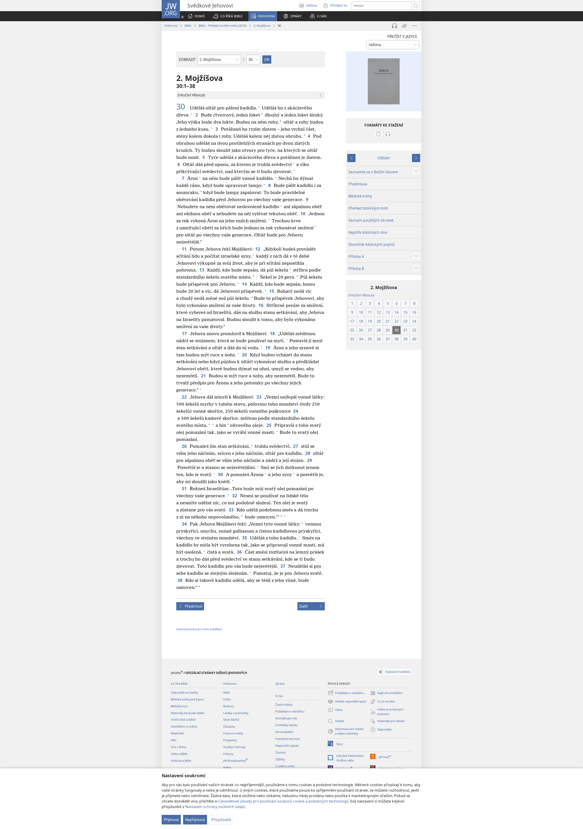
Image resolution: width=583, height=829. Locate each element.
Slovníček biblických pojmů (371, 244)
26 (184, 446)
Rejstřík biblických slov (367, 232)
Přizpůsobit (221, 819)
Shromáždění (284, 732)
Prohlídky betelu (286, 725)
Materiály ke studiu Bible (187, 713)
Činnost (280, 752)
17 (184, 333)
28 (308, 453)
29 (310, 460)
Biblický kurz (179, 706)
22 (184, 397)
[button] (228, 16)
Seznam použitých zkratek (371, 220)
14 (245, 284)
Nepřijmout (195, 819)
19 (268, 347)
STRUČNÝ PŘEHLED (361, 295)
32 (235, 495)
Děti (173, 740)
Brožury (228, 706)
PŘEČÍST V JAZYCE (402, 36)
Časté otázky (284, 704)
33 (231, 510)
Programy (230, 740)
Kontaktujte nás (286, 718)
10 (303, 213)
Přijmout (171, 819)
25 (269, 425)
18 (273, 333)
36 (240, 552)
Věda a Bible (179, 754)
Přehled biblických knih (368, 208)
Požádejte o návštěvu (289, 711)
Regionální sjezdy (287, 746)
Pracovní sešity (233, 733)
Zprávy (280, 683)
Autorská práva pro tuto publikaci (199, 629)
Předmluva (357, 184)
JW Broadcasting (235, 761)
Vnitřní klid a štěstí (183, 720)
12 (258, 249)
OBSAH (384, 158)
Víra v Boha (178, 747)
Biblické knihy (360, 196)
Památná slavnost (287, 739)
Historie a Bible (181, 761)
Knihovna (170, 25)
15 (272, 291)
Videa (227, 767)
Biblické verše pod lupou (187, 699)
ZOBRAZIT (187, 59)
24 (296, 411)
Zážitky (280, 759)
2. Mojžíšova (262, 25)
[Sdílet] (404, 25)
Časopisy (229, 726)
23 (259, 397)
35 (245, 538)
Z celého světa (284, 766)
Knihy (227, 699)
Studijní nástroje (234, 747)
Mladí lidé (177, 733)
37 (283, 566)
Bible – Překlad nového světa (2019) (222, 25)
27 (296, 446)
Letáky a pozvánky (235, 713)
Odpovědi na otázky (184, 692)
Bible (188, 25)
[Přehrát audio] (394, 25)
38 (180, 580)
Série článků (231, 720)
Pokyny (228, 754)
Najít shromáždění (386, 693)
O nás (279, 696)
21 (204, 375)
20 (245, 354)
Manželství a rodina (184, 726)
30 (182, 107)
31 (184, 488)
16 (261, 305)
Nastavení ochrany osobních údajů (215, 806)
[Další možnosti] (414, 25)
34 (184, 524)
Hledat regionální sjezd (347, 701)
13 (202, 270)
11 (184, 249)
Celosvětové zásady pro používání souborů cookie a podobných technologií (283, 801)
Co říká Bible (179, 683)
